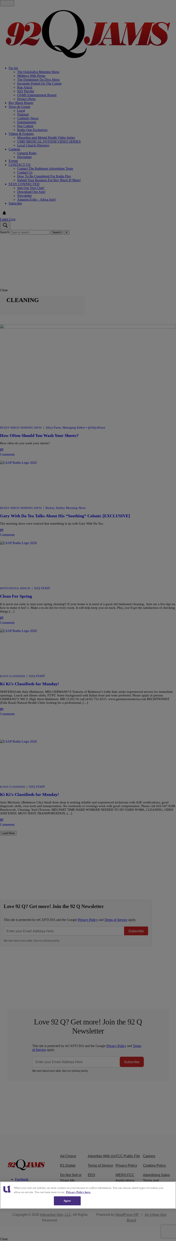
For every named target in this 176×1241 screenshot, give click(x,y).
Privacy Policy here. (78, 1192)
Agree (67, 1200)
